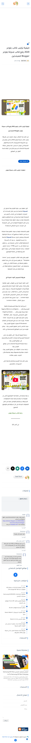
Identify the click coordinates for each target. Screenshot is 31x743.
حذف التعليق (19, 565)
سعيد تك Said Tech (7, 737)
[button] (22, 468)
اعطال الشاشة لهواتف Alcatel (17, 608)
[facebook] (15, 575)
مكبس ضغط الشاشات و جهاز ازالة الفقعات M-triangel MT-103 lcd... (15, 588)
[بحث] (3, 3)
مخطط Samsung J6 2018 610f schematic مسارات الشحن (14, 595)
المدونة (25, 211)
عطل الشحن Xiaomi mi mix (17, 619)
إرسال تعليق (23, 498)
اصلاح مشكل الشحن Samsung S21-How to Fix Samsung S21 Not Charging (15, 673)
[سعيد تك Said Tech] (15, 3)
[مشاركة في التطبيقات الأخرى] (8, 468)
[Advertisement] (15, 26)
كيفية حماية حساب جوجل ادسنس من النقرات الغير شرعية (15, 625)
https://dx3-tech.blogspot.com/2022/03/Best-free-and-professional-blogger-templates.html (14, 523)
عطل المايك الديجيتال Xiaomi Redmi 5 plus (15, 613)
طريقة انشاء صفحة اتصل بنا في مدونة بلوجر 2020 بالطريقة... (15, 632)
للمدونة (9, 237)
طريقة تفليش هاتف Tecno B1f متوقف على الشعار (15, 602)
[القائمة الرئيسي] (28, 3)
